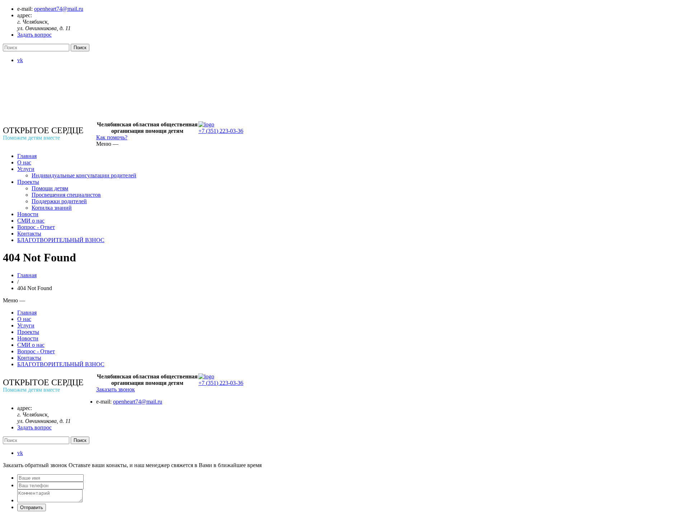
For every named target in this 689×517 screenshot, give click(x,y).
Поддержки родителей (59, 201)
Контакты (29, 233)
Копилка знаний (52, 208)
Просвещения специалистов (66, 195)
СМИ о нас (30, 221)
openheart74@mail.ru (58, 9)
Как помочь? (111, 137)
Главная (27, 156)
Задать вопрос (34, 35)
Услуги (25, 169)
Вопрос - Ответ (36, 227)
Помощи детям (50, 188)
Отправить (31, 507)
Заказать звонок (115, 389)
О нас (24, 162)
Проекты (28, 182)
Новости (27, 214)
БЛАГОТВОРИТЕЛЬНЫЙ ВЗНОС (60, 240)
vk (20, 60)
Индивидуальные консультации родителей (84, 175)
